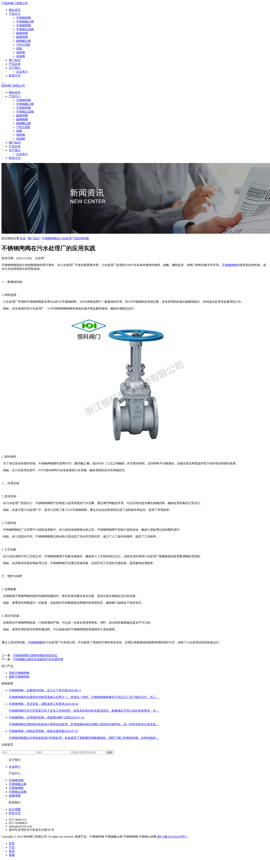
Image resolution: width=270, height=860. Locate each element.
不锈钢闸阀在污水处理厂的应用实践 (65, 238)
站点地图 (15, 809)
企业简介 (15, 766)
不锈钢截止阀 (17, 784)
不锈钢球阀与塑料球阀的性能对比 (35, 655)
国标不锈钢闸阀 (19, 676)
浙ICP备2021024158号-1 (172, 836)
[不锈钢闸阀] (135, 450)
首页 (23, 238)
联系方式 (15, 813)
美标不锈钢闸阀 (19, 672)
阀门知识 (34, 238)
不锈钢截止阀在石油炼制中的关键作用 (38, 659)
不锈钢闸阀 (229, 265)
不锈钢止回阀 (17, 791)
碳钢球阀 (15, 795)
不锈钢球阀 (16, 780)
